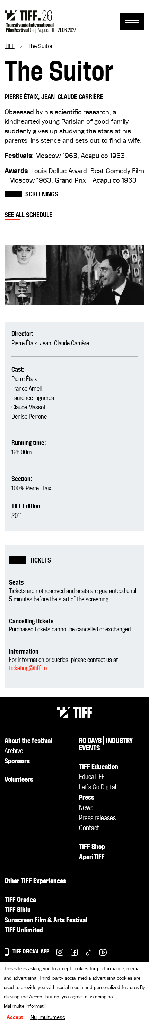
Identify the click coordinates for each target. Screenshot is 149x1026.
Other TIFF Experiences (35, 881)
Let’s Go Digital (97, 788)
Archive (14, 751)
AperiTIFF (92, 858)
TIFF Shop (92, 847)
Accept (15, 1017)
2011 (16, 516)
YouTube (99, 954)
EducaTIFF (91, 777)
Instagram (56, 954)
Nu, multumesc (47, 1017)
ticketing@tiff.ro (28, 668)
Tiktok (85, 954)
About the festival (28, 741)
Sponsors (17, 762)
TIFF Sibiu (18, 910)
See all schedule (28, 215)
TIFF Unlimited (24, 931)
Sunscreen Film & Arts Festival (46, 921)
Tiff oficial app (30, 951)
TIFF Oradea (20, 900)
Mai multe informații (25, 1006)
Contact (89, 828)
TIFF (10, 46)
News (86, 808)
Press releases (97, 818)
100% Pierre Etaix (31, 489)
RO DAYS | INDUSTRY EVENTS (106, 745)
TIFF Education (98, 767)
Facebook (70, 954)
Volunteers (19, 780)
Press (86, 798)
